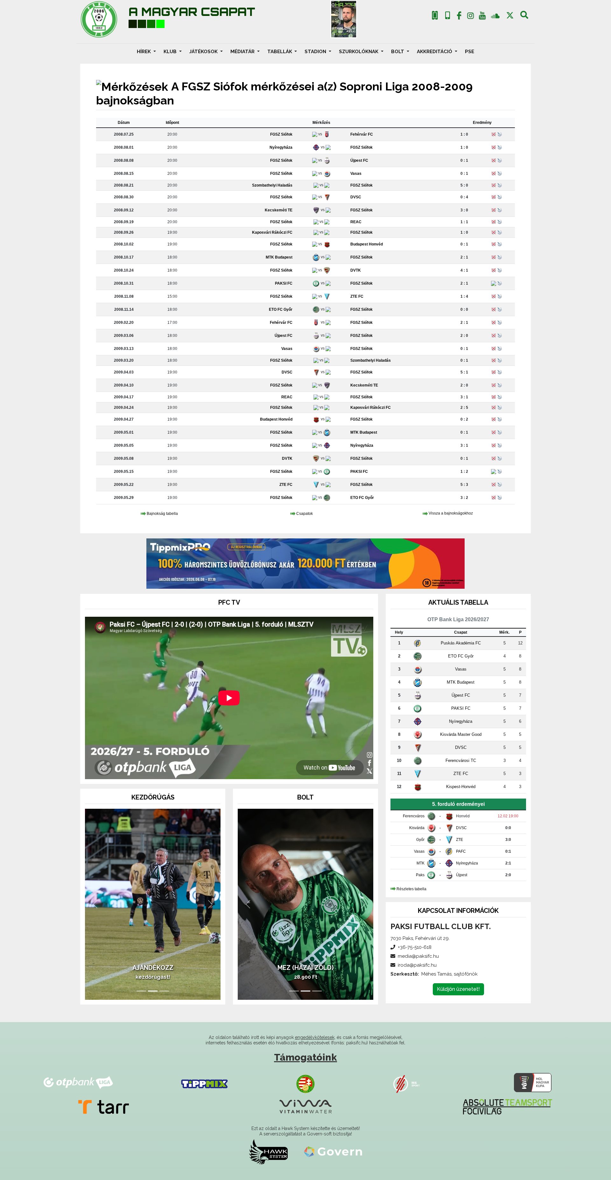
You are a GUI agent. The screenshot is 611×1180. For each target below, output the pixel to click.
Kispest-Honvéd (460, 786)
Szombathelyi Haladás (272, 185)
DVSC (355, 197)
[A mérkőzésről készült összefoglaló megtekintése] (499, 283)
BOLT (398, 51)
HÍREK (144, 51)
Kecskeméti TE (278, 210)
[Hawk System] (268, 1151)
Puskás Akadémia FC (461, 643)
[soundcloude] (495, 15)
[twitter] (510, 15)
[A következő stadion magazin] (343, 19)
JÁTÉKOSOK (204, 51)
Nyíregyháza (281, 147)
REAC (356, 222)
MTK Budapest (279, 257)
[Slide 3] (164, 991)
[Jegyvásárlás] (435, 15)
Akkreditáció (435, 51)
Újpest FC (359, 160)
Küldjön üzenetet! (458, 989)
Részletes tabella (411, 889)
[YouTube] (482, 17)
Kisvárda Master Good (460, 734)
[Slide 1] (141, 991)
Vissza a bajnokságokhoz (451, 513)
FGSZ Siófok (281, 134)
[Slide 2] (153, 991)
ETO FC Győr (280, 309)
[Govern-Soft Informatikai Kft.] (333, 1151)
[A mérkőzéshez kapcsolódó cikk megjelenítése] (493, 283)
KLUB (171, 51)
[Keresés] (524, 17)
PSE (469, 51)
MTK (421, 863)
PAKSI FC (283, 283)
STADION (316, 51)
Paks (420, 875)
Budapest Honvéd (366, 244)
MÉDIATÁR (243, 51)
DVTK (355, 270)
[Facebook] (458, 17)
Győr (420, 839)
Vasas (356, 173)
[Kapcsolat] (447, 15)
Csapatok (304, 513)
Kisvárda (417, 828)
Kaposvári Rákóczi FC (272, 232)
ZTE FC (356, 296)
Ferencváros (414, 816)
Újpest (461, 875)
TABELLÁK (280, 51)
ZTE (459, 839)
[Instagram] (470, 17)
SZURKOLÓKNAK (359, 51)
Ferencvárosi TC (461, 760)
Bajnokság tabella (162, 513)
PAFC (461, 851)
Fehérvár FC (361, 134)
